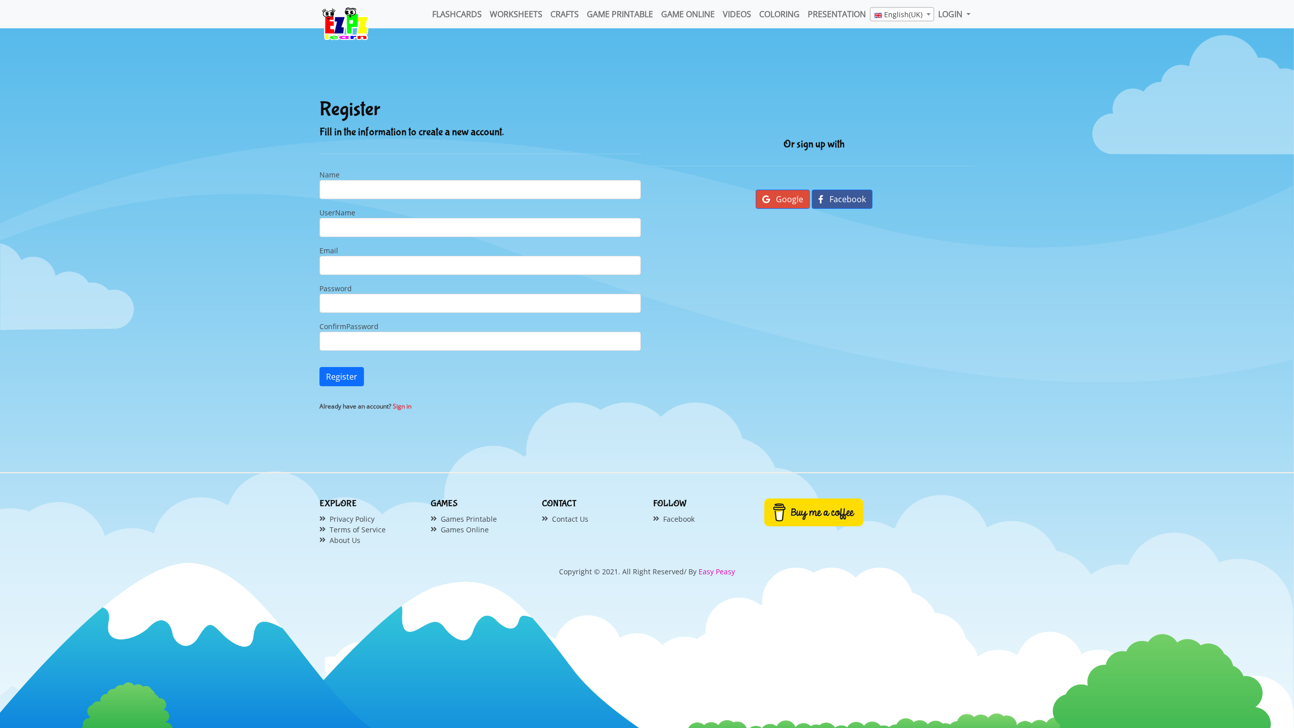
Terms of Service (358, 529)
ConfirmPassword (349, 326)
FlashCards (457, 14)
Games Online (465, 529)
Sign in (402, 406)
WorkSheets (516, 14)
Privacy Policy (352, 519)
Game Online (688, 14)
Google (788, 199)
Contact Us (570, 519)
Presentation (837, 14)
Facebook (846, 199)
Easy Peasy (717, 571)
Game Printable (620, 14)
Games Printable (469, 519)
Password (335, 288)
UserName (337, 212)
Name (329, 174)
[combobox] (902, 14)
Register (341, 376)
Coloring (779, 14)
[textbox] (902, 15)
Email (328, 250)
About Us (345, 540)
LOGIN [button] (951, 14)
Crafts (564, 14)
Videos (737, 14)
